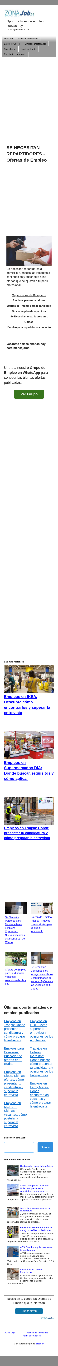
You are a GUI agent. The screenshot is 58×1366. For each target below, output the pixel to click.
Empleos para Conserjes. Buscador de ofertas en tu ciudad (14, 1056)
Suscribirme (10, 49)
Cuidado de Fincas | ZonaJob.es (36, 1166)
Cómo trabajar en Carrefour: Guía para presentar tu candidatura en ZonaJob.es (34, 1188)
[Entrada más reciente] (7, 359)
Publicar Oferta (28, 49)
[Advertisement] (29, 97)
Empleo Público (12, 43)
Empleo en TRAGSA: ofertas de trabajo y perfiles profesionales (36, 1229)
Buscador (9, 38)
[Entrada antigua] (51, 359)
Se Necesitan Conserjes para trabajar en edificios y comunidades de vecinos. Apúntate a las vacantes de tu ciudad (42, 978)
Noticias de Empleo (28, 38)
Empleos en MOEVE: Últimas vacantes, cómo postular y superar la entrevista (15, 1114)
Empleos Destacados (35, 43)
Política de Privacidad (37, 1332)
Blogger (40, 1343)
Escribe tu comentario (15, 54)
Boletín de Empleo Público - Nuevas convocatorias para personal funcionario (41, 924)
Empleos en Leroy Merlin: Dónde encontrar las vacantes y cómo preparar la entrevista (40, 1095)
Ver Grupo (29, 394)
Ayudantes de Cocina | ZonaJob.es (31, 1271)
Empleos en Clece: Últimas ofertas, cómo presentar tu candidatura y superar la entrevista (14, 1083)
